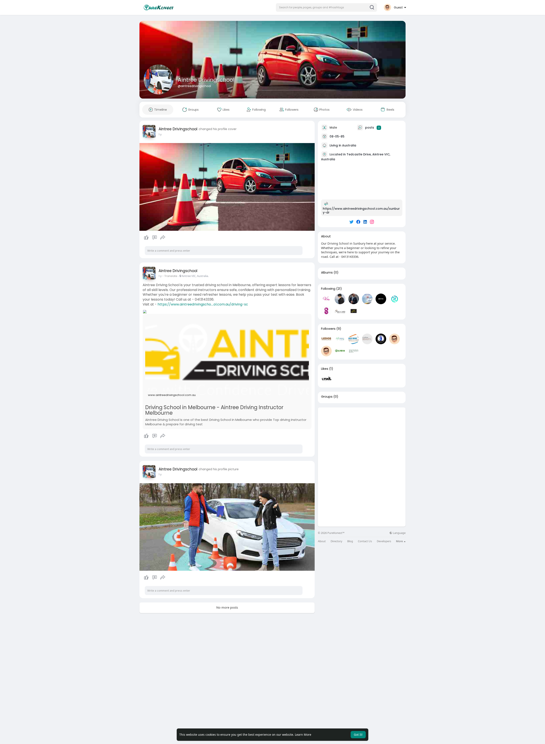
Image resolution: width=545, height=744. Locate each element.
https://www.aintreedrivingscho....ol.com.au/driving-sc (203, 304)
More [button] (399, 541)
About (322, 541)
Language (399, 533)
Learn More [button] (303, 735)
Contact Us (365, 541)
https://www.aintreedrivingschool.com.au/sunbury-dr (361, 210)
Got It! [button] (358, 735)
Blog (350, 541)
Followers (328, 328)
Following (328, 288)
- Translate (170, 276)
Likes (324, 368)
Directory (336, 541)
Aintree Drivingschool (206, 80)
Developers (384, 541)
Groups (327, 396)
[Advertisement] (362, 437)
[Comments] (154, 237)
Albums (327, 272)
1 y (160, 134)
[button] (326, 7)
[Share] (162, 237)
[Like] (154, 237)
